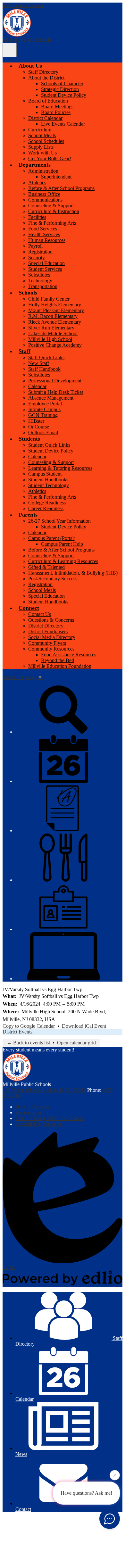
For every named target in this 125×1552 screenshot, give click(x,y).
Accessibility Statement (39, 1124)
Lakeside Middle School (53, 333)
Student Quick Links (49, 445)
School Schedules (46, 141)
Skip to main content (23, 5)
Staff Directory (43, 72)
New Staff (38, 363)
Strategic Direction (60, 89)
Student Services (45, 269)
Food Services (42, 228)
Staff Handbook (44, 369)
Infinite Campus (44, 409)
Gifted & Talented (46, 567)
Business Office (44, 194)
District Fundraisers (48, 631)
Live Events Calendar (63, 124)
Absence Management (50, 398)
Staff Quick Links (46, 357)
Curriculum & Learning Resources (63, 561)
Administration (43, 171)
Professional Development (54, 380)
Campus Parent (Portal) (51, 538)
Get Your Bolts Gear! (49, 158)
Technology (40, 280)
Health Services (44, 234)
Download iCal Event (84, 1026)
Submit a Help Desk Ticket (55, 392)
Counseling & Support (51, 205)
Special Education (46, 263)
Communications (45, 200)
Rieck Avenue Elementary (54, 322)
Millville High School (50, 339)
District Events (17, 1031)
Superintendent (56, 176)
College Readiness (47, 502)
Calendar (37, 386)
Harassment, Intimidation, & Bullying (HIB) (73, 573)
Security (36, 257)
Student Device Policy (63, 95)
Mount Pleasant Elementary (56, 310)
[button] (30, 65)
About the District (46, 77)
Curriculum (39, 129)
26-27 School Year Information (59, 521)
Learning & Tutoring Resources (60, 468)
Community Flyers (47, 643)
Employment (28, 1112)
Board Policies (56, 112)
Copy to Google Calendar (29, 1026)
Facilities (37, 217)
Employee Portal (45, 403)
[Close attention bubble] (115, 1476)
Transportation (42, 286)
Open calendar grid (76, 1042)
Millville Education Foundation (59, 666)
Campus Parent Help (62, 544)
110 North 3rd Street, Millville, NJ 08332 (44, 1090)
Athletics (37, 182)
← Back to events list (28, 1042)
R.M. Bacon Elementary (53, 316)
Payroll (35, 246)
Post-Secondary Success (52, 578)
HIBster (36, 421)
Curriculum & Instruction (53, 211)
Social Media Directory (51, 637)
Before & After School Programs (61, 188)
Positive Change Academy (55, 345)
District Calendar (45, 118)
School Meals (42, 135)
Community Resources (51, 649)
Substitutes (39, 275)
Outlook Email (43, 432)
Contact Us (39, 614)
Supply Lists (41, 147)
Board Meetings (57, 106)
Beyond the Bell (57, 660)
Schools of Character (62, 83)
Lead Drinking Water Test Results (49, 1118)
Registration (40, 251)
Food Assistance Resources (68, 654)
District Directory (45, 625)
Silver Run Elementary (51, 327)
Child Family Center (49, 299)
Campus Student (45, 474)
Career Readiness (45, 508)
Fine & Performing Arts (52, 223)
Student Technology (48, 485)
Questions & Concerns (51, 620)
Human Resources (46, 240)
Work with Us (42, 152)
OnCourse (38, 426)
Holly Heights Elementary (54, 304)
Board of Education (48, 101)
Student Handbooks (48, 479)
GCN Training (43, 415)
